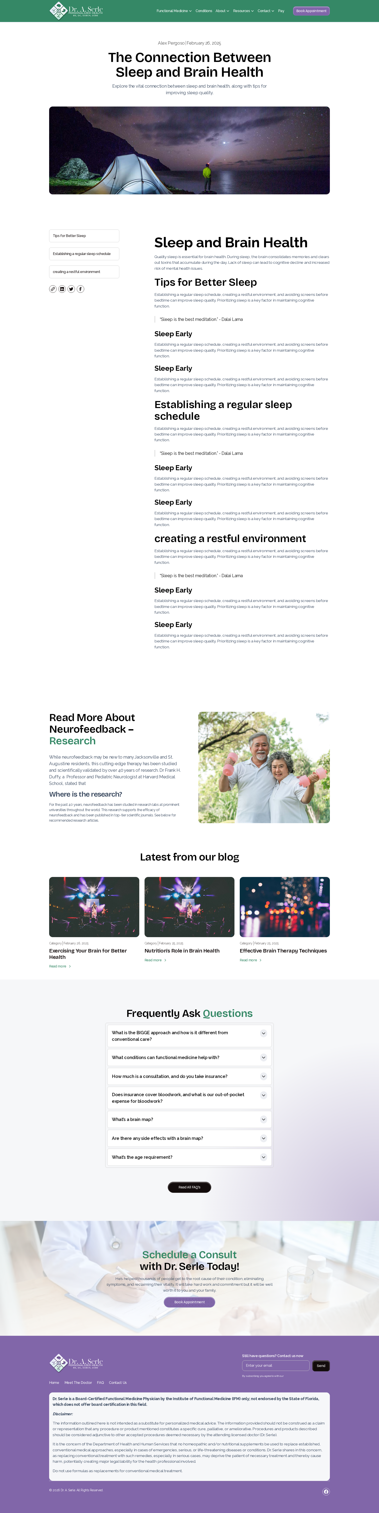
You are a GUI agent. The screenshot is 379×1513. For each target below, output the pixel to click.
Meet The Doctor (78, 1383)
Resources (241, 11)
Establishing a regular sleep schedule (82, 254)
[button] (174, 11)
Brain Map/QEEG (172, 65)
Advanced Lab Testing (176, 48)
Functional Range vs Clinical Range (186, 39)
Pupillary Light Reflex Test (179, 118)
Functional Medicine (172, 11)
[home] (76, 11)
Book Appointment (311, 11)
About (220, 11)
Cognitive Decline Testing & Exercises (189, 92)
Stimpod (165, 109)
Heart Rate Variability (175, 83)
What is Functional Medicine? (182, 30)
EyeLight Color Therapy (177, 144)
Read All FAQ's (189, 1187)
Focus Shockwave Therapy (180, 100)
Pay (281, 11)
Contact (264, 11)
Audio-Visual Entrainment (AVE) (183, 136)
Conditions (204, 11)
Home (54, 1383)
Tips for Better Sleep (69, 236)
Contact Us (118, 1383)
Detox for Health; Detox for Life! (185, 127)
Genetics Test (169, 74)
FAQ (100, 1383)
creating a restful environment (76, 272)
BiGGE (163, 56)
